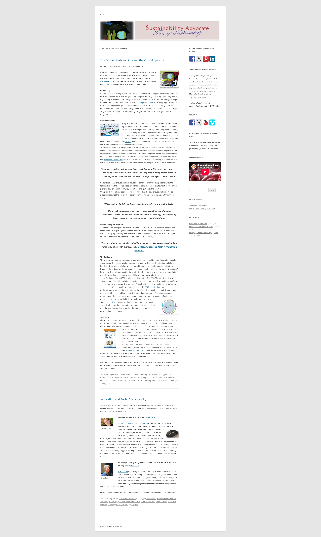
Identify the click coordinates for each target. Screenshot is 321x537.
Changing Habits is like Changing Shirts (203, 233)
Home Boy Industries (146, 377)
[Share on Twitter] (199, 59)
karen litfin (172, 502)
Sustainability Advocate (198, 224)
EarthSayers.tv (106, 81)
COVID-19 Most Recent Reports (201, 227)
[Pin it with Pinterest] (206, 59)
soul (123, 380)
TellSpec (142, 423)
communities (151, 499)
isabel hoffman (161, 502)
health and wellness (130, 377)
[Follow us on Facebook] (192, 122)
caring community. (145, 102)
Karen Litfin (123, 471)
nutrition (103, 505)
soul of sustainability (133, 380)
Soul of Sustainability (139, 374)
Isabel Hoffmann (125, 423)
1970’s (128, 141)
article (112, 302)
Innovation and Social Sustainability (123, 399)
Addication (171, 374)
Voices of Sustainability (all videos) (202, 208)
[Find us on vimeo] (212, 122)
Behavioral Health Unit (113, 160)
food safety (113, 502)
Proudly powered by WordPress (111, 526)
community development (166, 499)
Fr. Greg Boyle (117, 377)
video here (134, 465)
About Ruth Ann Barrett (198, 205)
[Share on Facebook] (192, 59)
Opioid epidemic (161, 377)
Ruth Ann (109, 383)
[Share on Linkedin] (212, 59)
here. (119, 111)
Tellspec (111, 505)
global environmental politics (129, 502)
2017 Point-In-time (152, 287)
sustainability (153, 374)
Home (102, 15)
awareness (123, 499)
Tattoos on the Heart (160, 380)
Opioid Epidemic (125, 374)
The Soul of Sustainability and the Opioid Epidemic (132, 60)
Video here (150, 417)
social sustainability (113, 380)
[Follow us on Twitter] (199, 122)
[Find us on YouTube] (206, 122)
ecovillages (104, 502)
